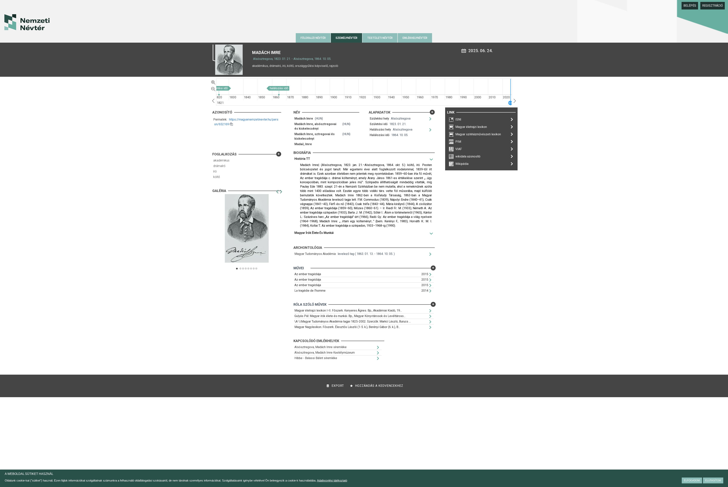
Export (338, 386)
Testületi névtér (380, 37)
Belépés (689, 5)
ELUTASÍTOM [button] (713, 480)
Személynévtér (346, 37)
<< (213, 101)
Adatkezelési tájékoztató (332, 480)
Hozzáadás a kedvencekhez (379, 386)
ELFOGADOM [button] (692, 480)
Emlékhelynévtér (414, 37)
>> (515, 101)
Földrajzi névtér (313, 37)
